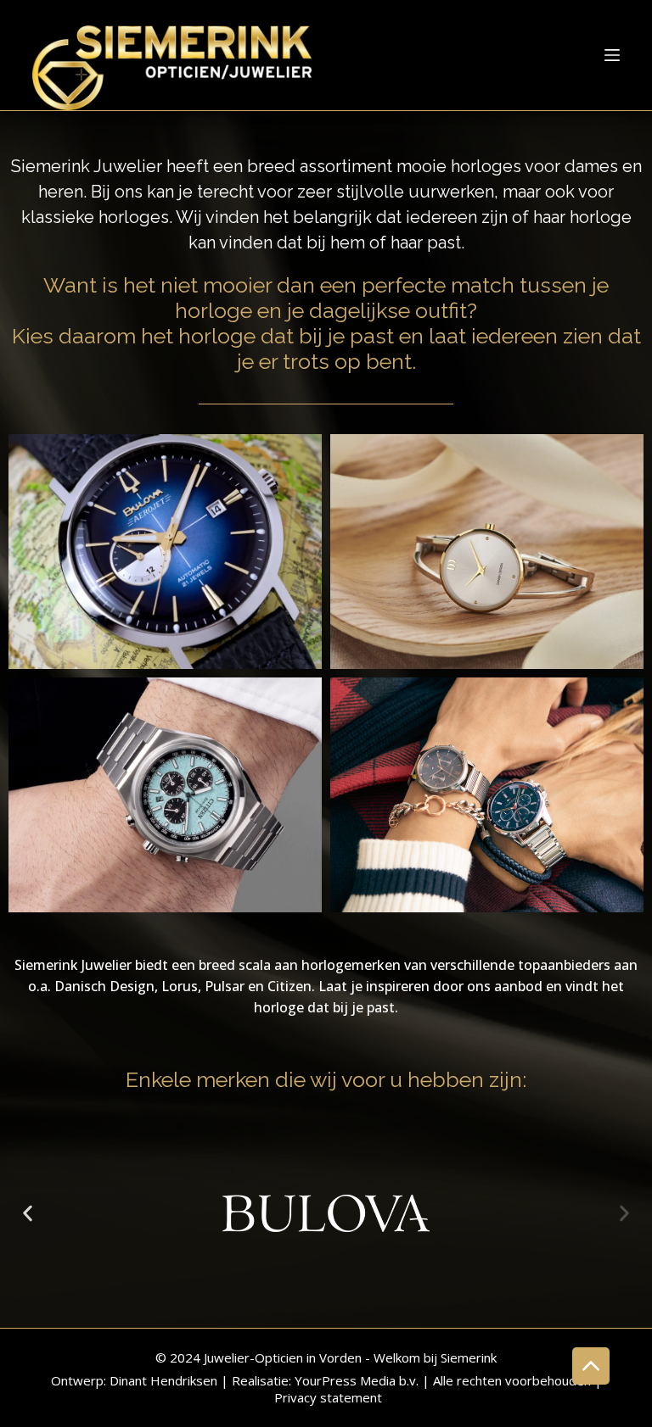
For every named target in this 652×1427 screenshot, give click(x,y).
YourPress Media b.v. (357, 1380)
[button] (27, 1213)
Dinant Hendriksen (163, 1380)
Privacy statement (328, 1397)
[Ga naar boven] (591, 1366)
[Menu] (612, 55)
